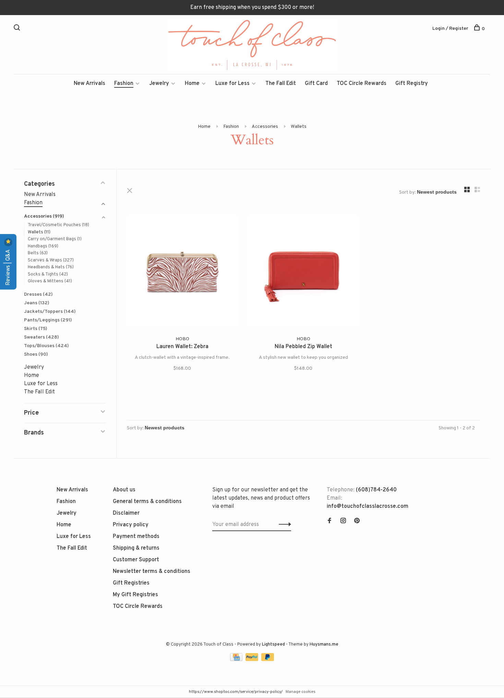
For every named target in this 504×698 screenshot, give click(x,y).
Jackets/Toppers (50, 312)
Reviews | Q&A (8, 266)
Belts (38, 253)
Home (192, 83)
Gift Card (316, 83)
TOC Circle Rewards (361, 83)
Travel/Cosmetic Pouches (58, 225)
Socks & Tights (48, 274)
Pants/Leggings (48, 320)
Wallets (299, 127)
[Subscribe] (283, 524)
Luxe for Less (232, 83)
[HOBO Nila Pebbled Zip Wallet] (303, 272)
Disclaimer (126, 513)
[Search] (18, 29)
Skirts (35, 329)
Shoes (36, 354)
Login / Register (450, 29)
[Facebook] (329, 521)
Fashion (123, 83)
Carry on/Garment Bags (55, 239)
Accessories (265, 127)
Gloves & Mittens (50, 281)
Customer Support (136, 559)
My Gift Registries (135, 594)
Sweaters (41, 337)
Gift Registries (131, 583)
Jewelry (159, 83)
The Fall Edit (280, 83)
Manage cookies (300, 692)
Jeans (36, 303)
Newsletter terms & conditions (151, 571)
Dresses (38, 294)
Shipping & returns (136, 548)
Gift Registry (411, 83)
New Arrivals (89, 83)
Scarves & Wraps (51, 260)
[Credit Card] (237, 659)
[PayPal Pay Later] (267, 659)
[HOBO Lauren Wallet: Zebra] (182, 272)
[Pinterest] (357, 521)
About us (124, 490)
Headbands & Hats (51, 267)
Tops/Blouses (46, 346)
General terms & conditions (147, 501)
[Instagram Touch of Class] (343, 521)
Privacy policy (130, 525)
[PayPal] (252, 659)
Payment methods (136, 536)
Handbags (43, 246)
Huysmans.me (324, 644)
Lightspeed (273, 644)
